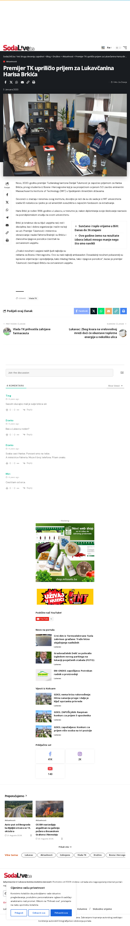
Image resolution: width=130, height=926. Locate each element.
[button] (103, 47)
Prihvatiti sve (61, 912)
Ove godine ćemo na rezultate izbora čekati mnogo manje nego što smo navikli (97, 239)
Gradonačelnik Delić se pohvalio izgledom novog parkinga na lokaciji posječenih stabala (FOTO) (74, 657)
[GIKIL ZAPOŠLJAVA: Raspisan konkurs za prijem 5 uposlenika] (44, 716)
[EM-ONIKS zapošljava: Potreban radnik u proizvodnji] (44, 675)
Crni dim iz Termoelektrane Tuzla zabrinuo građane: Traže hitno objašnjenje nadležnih (73, 639)
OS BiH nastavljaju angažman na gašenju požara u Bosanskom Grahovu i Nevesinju (47, 829)
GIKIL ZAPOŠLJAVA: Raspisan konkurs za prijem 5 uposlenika (72, 713)
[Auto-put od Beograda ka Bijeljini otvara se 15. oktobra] (18, 809)
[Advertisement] (65, 22)
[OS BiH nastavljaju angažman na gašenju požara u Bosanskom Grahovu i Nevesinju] (49, 809)
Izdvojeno (65, 855)
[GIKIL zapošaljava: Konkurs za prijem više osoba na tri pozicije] (44, 731)
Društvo (98, 855)
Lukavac (57, 647)
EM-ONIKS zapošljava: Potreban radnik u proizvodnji (73, 672)
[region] (41, 901)
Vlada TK (33, 298)
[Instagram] (79, 756)
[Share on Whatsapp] (16, 82)
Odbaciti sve (38, 912)
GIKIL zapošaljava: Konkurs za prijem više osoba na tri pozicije (73, 729)
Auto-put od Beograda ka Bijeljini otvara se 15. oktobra (18, 828)
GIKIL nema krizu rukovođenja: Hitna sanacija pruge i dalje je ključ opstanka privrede (72, 698)
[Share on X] (11, 82)
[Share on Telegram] (7, 217)
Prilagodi (19, 912)
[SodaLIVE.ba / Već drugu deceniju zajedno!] (18, 48)
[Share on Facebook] (5, 82)
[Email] (22, 82)
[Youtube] (50, 771)
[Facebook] (50, 756)
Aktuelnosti (11, 61)
